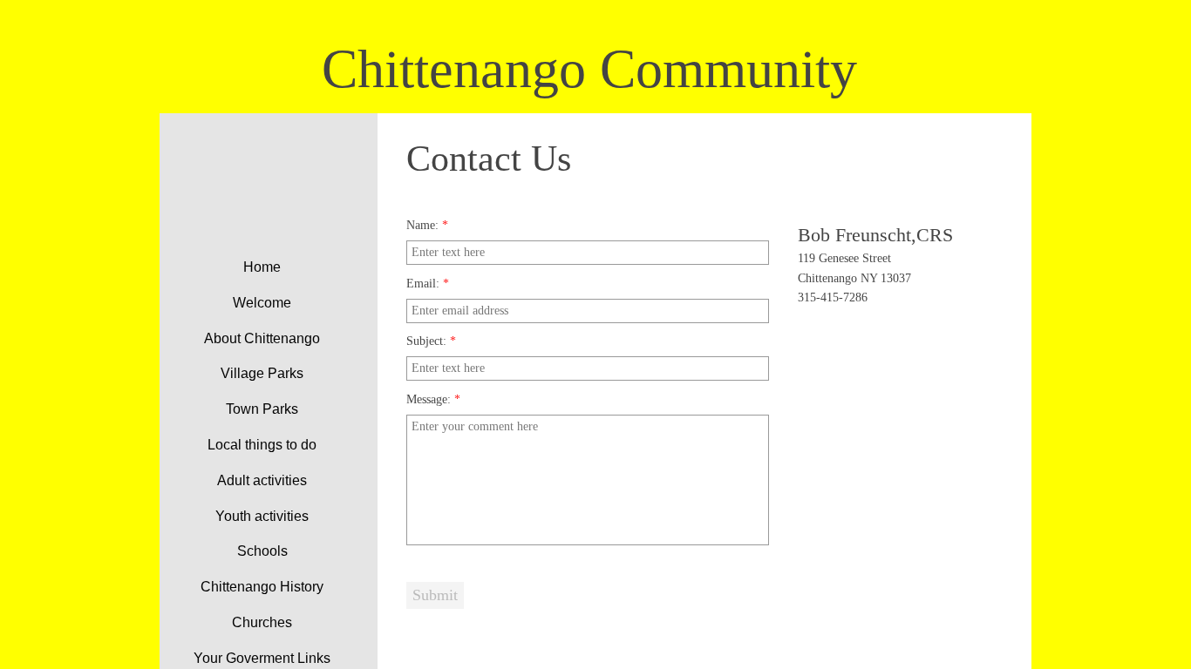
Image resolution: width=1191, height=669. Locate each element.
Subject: (431, 341)
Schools (262, 551)
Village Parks (262, 373)
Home (262, 267)
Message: (433, 399)
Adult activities (262, 480)
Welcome (262, 302)
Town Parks (262, 409)
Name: (427, 225)
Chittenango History (262, 586)
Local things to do (262, 444)
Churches (262, 622)
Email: (427, 283)
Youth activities (262, 516)
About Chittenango (262, 338)
